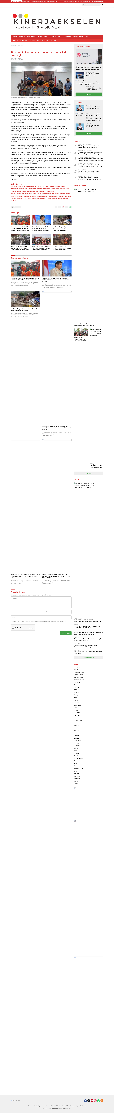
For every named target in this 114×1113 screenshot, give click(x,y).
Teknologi (77, 778)
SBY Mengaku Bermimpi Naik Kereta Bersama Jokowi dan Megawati (89, 146)
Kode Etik (65, 1106)
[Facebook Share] (56, 207)
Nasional (22, 37)
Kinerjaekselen (17, 58)
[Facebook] (85, 1100)
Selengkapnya (88, 94)
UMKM (76, 784)
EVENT (76, 697)
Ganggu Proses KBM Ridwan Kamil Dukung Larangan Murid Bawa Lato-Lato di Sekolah (90, 165)
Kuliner (76, 733)
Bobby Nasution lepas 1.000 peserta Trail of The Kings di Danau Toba (96, 465)
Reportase (68, 37)
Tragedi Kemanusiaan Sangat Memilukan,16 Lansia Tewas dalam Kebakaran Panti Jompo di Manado (41, 194)
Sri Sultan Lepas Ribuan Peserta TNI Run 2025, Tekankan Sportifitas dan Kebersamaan (80, 339)
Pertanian (77, 761)
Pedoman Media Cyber (35, 1106)
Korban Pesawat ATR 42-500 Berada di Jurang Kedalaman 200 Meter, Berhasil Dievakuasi (38, 186)
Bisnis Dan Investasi (43, 40)
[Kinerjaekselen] (57, 21)
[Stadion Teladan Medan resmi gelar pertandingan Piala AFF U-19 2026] (88, 255)
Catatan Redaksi (79, 677)
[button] (99, 4)
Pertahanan (77, 756)
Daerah (39, 37)
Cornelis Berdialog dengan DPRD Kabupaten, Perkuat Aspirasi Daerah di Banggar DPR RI (64, 1)
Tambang (77, 776)
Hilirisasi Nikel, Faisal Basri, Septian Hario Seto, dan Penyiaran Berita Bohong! (90, 153)
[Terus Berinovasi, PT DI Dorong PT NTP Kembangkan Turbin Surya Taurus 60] (80, 75)
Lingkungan (77, 740)
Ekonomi (76, 692)
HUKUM (76, 710)
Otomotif (77, 753)
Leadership (23, 40)
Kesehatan (77, 723)
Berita (76, 669)
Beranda (14, 37)
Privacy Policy (74, 1106)
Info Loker (77, 715)
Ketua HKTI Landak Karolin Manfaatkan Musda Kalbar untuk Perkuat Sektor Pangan (94, 119)
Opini (75, 751)
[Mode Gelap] (102, 4)
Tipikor (76, 781)
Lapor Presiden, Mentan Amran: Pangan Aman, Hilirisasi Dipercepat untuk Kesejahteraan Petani (93, 107)
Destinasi (32, 40)
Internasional (31, 37)
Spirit (86, 37)
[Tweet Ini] (59, 207)
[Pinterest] (92, 1100)
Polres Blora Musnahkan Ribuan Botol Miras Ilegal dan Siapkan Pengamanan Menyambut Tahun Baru (41, 196)
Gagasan (76, 702)
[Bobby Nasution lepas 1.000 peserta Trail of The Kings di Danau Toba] (96, 395)
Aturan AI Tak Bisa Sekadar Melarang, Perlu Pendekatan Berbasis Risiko (87, 627)
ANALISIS (77, 667)
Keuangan (77, 725)
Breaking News (78, 674)
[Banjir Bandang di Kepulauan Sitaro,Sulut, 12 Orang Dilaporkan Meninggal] (62, 220)
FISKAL (76, 700)
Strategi (53, 37)
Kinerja (60, 37)
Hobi (75, 707)
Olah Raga (77, 745)
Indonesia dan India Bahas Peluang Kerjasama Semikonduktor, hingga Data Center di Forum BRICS (93, 88)
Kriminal (76, 730)
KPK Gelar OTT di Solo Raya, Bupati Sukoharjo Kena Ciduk (88, 652)
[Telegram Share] (66, 207)
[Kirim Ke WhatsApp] (70, 207)
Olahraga (76, 748)
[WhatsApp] (98, 1100)
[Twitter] (88, 1100)
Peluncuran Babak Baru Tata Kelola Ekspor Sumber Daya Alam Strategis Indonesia (88, 68)
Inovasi (46, 37)
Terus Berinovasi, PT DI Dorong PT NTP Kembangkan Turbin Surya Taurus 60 (94, 74)
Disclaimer (83, 1106)
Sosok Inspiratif (78, 37)
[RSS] (101, 1100)
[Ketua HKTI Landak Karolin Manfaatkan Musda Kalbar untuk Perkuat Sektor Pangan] (89, 115)
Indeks (46, 1106)
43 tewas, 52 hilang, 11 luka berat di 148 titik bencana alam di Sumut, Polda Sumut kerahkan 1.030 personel (39, 199)
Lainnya (53, 40)
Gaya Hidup (77, 705)
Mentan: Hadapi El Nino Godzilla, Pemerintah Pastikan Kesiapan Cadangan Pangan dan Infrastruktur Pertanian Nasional (93, 126)
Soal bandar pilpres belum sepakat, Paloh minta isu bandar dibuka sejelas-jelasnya (90, 159)
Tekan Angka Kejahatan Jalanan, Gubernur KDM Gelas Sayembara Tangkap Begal (88, 633)
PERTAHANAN (78, 758)
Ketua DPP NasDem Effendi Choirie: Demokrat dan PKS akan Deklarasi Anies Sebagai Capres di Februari (90, 172)
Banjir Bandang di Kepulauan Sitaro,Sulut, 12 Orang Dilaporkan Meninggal (32, 191)
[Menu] (12, 4)
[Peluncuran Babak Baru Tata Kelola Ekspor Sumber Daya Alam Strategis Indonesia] (89, 56)
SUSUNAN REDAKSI (55, 1106)
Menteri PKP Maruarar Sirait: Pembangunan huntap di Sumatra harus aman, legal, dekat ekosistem (40, 189)
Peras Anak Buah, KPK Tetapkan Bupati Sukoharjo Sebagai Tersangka (85, 646)
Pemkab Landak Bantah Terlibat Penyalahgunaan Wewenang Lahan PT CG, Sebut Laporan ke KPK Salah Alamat (88, 620)
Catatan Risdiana (79, 680)
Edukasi (76, 690)
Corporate (15, 40)
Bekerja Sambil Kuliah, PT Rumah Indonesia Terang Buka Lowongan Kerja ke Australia (90, 178)
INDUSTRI (77, 713)
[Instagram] (95, 1100)
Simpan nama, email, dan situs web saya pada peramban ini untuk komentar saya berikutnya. (39, 621)
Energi (76, 695)
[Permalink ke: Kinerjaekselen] (12, 59)
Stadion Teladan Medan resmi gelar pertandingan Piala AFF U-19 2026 (84, 324)
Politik (76, 763)
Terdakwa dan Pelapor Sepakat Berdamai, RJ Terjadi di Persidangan (88, 639)
